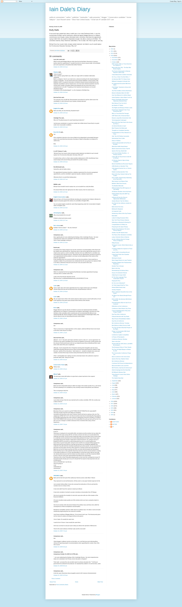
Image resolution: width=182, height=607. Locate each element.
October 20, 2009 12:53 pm (61, 575)
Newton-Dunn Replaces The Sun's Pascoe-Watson (121, 229)
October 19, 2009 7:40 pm (60, 470)
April (113, 392)
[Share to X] (75, 51)
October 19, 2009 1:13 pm (60, 332)
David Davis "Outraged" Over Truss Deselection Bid (121, 110)
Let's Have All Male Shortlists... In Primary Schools (120, 153)
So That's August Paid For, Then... (120, 285)
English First (57, 108)
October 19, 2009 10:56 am (61, 146)
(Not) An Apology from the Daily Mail (121, 370)
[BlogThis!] (73, 51)
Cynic (55, 285)
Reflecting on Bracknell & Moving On (121, 222)
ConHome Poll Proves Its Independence (122, 363)
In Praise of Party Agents (118, 337)
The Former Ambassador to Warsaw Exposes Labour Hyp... (121, 71)
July (113, 385)
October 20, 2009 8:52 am (60, 566)
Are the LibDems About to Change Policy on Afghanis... (120, 240)
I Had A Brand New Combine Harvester (122, 74)
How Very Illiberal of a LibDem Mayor (121, 95)
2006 (112, 406)
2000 (112, 414)
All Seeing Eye (57, 213)
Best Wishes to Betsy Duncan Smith (121, 325)
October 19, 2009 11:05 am (60, 192)
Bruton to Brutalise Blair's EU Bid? (120, 93)
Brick (55, 307)
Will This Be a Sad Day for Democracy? (122, 367)
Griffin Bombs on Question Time (120, 166)
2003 (112, 412)
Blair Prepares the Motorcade (119, 128)
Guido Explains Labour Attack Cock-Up (122, 97)
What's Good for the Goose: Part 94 (121, 148)
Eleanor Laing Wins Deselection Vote (121, 118)
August (114, 383)
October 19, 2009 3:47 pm (60, 378)
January (114, 398)
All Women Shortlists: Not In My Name (121, 191)
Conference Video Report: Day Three (121, 308)
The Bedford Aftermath (117, 185)
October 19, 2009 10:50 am (61, 113)
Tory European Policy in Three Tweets (121, 347)
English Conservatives (60, 197)
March (114, 394)
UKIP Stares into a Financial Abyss (121, 115)
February (114, 396)
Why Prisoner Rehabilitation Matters (121, 318)
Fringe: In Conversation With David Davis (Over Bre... (121, 332)
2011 (112, 51)
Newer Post (53, 582)
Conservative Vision (59, 364)
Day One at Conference (118, 321)
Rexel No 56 (57, 132)
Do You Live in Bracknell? (118, 283)
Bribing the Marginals (117, 209)
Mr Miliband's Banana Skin (119, 372)
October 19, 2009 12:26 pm (61, 280)
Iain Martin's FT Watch (117, 105)
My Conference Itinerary (118, 361)
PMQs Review (115, 243)
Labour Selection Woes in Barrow (120, 237)
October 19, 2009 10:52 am (61, 127)
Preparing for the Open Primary (120, 227)
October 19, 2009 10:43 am (61, 67)
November (115, 59)
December (115, 57)
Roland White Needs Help (118, 287)
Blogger (98, 594)
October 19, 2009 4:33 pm (60, 392)
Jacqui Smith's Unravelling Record (121, 252)
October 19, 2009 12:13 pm (61, 242)
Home (76, 582)
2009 (112, 55)
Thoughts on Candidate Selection (120, 130)
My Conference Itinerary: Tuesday (120, 323)
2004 (112, 410)
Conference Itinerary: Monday (119, 339)
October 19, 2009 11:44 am (60, 230)
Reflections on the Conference (119, 306)
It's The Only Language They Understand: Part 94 (119, 278)
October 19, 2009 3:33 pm (60, 369)
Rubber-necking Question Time (120, 172)
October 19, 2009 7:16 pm (60, 424)
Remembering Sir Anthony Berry (120, 270)
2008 (112, 401)
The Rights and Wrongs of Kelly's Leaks (122, 107)
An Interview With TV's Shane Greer (121, 79)
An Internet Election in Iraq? (119, 126)
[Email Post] (68, 50)
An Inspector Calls (116, 211)
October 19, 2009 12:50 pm (61, 302)
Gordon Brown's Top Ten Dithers (120, 201)
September (115, 380)
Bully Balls (114, 215)
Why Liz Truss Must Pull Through (120, 113)
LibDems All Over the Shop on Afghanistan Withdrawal (119, 198)
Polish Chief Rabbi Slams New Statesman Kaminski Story (120, 100)
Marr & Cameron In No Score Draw (121, 356)
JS (113, 426)
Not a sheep (57, 225)
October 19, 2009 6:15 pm (60, 403)
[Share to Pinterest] (79, 51)
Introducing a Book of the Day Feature (121, 213)
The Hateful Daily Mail (117, 378)
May (113, 389)
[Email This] (71, 51)
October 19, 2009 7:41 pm (60, 531)
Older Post (100, 582)
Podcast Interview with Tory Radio (120, 316)
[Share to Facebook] (77, 51)
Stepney (56, 72)
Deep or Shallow (116, 140)
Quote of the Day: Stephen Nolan (120, 359)
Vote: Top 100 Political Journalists (120, 136)
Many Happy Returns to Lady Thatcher (122, 260)
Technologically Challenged (119, 120)
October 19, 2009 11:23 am (60, 207)
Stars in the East (116, 341)
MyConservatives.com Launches (120, 365)
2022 (112, 49)
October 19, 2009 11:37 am (60, 220)
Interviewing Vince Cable (118, 138)
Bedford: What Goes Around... (119, 183)
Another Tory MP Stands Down (120, 232)
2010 (112, 53)
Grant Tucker (115, 421)
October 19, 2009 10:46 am (61, 92)
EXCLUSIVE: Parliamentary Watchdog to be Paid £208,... (122, 178)
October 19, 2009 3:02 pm (60, 359)
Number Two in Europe (118, 266)
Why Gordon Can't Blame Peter (120, 181)
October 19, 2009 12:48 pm (61, 291)
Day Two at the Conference (119, 314)
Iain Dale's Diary (69, 9)
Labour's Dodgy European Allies (120, 218)
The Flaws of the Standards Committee (122, 234)
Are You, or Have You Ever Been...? (121, 77)
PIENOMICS (57, 475)
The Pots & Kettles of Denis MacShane (122, 90)
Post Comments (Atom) (62, 584)
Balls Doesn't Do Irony (117, 206)
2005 (112, 408)
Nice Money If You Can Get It (119, 103)
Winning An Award (116, 258)
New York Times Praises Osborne (120, 220)
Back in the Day (116, 268)
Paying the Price (116, 280)
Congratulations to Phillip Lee (119, 224)
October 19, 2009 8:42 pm (60, 547)
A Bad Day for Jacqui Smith (119, 275)
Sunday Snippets (116, 289)
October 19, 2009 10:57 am (61, 179)
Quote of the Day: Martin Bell (119, 151)
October (114, 62)
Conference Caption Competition (120, 335)
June (113, 387)
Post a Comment (56, 578)
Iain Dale (114, 424)
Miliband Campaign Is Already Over (121, 81)
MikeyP (56, 374)
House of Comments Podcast (119, 272)
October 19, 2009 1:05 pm (60, 318)
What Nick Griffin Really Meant (119, 146)
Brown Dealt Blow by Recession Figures (122, 164)
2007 (112, 403)
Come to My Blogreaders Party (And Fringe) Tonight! (121, 311)
